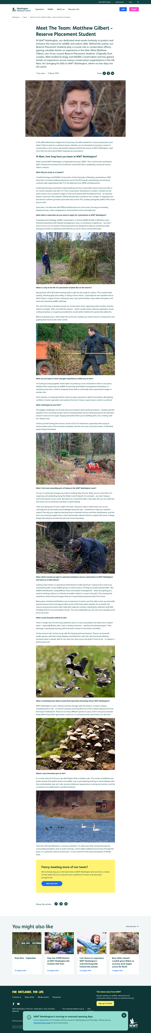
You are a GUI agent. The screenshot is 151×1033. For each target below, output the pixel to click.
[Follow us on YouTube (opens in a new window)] (18, 1004)
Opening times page (42, 1023)
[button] (104, 73)
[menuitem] (123, 9)
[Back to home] (133, 1023)
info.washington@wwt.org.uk (73, 1009)
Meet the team (51, 884)
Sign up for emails (105, 1003)
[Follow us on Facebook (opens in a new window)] (13, 1004)
